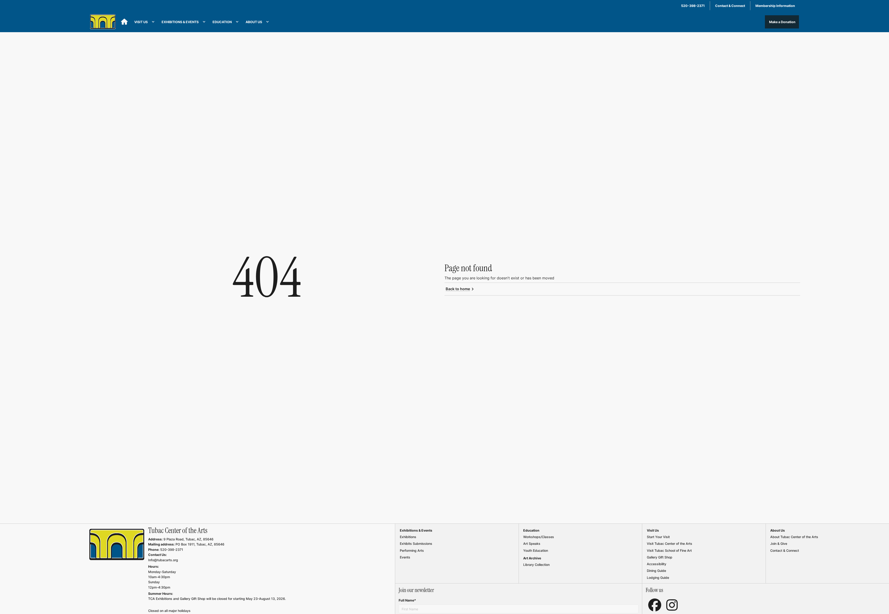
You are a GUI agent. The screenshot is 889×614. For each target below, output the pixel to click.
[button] (144, 21)
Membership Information (775, 6)
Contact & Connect (730, 6)
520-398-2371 (693, 6)
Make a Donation (781, 22)
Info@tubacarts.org (163, 560)
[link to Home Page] (117, 544)
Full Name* (407, 600)
